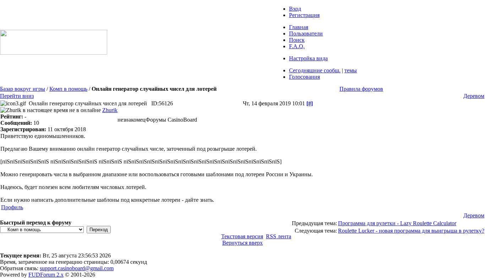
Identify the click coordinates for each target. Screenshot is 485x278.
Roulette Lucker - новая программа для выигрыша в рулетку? (411, 231)
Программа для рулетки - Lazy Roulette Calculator (397, 223)
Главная (298, 27)
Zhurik (110, 110)
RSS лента (278, 236)
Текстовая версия (242, 236)
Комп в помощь (68, 89)
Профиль (12, 207)
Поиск (297, 40)
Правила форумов (361, 89)
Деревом (473, 96)
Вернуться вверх (242, 243)
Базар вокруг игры (22, 89)
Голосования (304, 77)
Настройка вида (308, 58)
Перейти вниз (17, 96)
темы (350, 70)
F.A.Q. (297, 46)
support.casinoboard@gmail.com (77, 268)
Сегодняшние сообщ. (314, 70)
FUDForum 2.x (46, 275)
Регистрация (304, 15)
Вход (295, 9)
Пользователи (306, 33)
